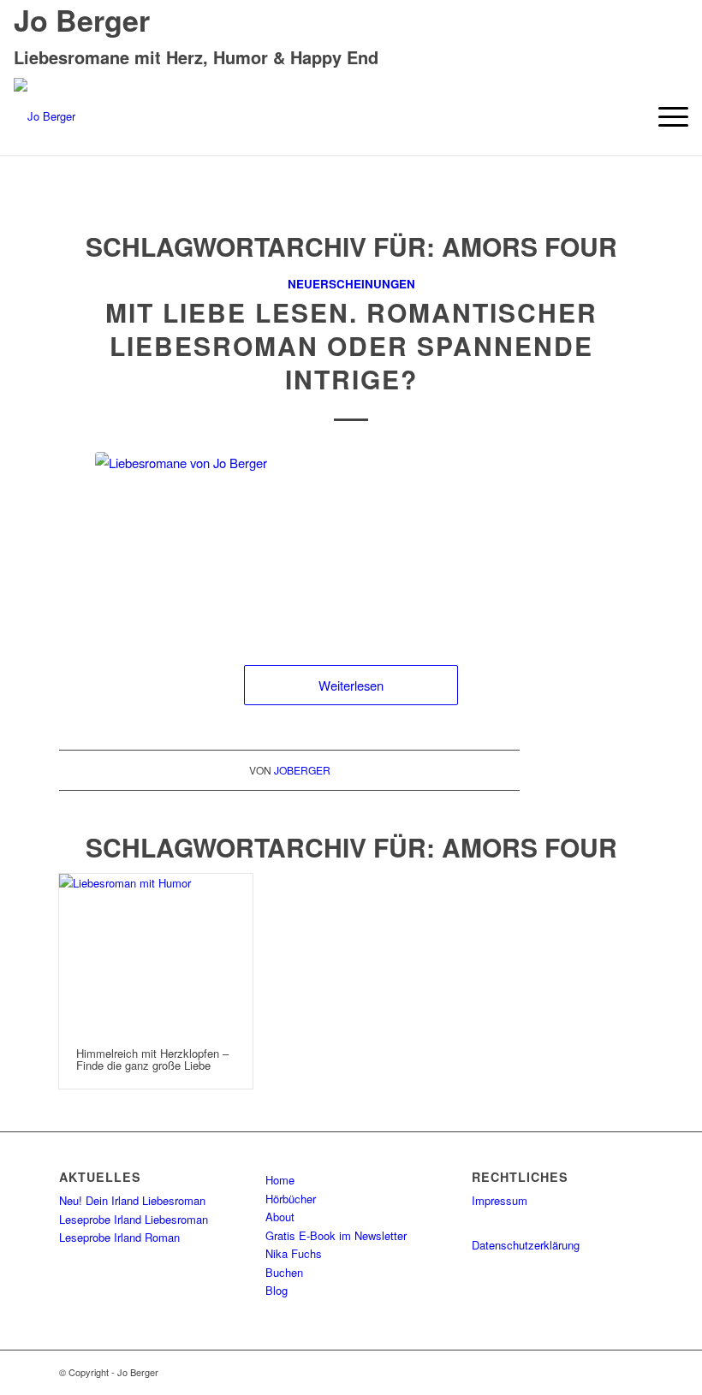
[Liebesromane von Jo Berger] (351, 541)
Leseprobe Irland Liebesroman (133, 1219)
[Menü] (664, 116)
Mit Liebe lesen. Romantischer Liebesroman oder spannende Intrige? (351, 345)
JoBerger (302, 770)
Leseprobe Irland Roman (119, 1237)
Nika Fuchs (293, 1253)
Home (279, 1180)
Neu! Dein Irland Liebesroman (132, 1200)
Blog (276, 1290)
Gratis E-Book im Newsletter (336, 1235)
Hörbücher (290, 1198)
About (279, 1216)
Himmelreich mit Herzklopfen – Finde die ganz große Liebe (152, 1059)
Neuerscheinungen (351, 284)
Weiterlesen (351, 685)
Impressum (499, 1200)
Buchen (284, 1272)
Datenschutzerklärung (526, 1245)
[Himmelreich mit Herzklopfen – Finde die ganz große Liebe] (156, 952)
